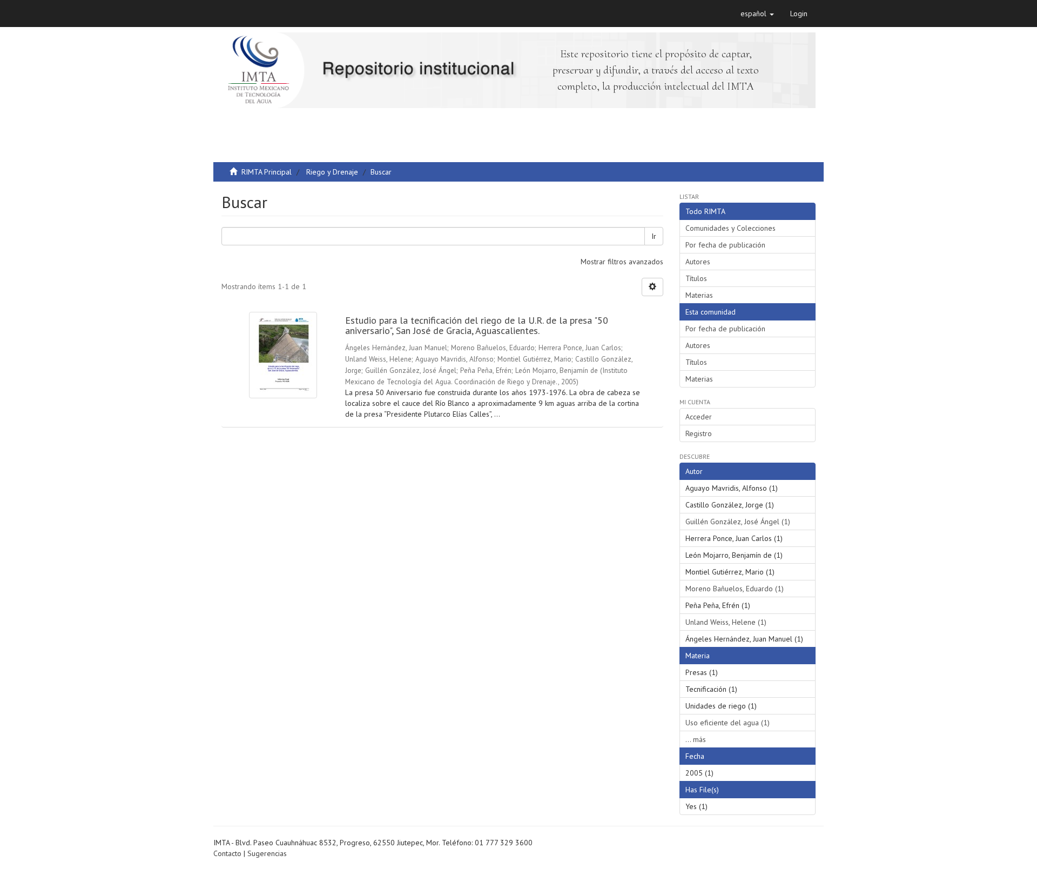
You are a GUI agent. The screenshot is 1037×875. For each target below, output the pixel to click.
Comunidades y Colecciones (730, 228)
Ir (653, 236)
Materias (699, 295)
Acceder (698, 417)
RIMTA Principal (266, 172)
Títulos (696, 278)
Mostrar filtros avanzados (622, 261)
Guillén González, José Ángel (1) (737, 521)
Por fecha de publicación (725, 245)
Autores (697, 261)
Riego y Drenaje (332, 172)
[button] (757, 13)
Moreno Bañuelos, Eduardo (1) (734, 588)
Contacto (227, 853)
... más (695, 739)
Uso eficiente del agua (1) (727, 722)
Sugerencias (267, 853)
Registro (698, 433)
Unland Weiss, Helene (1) (725, 622)
